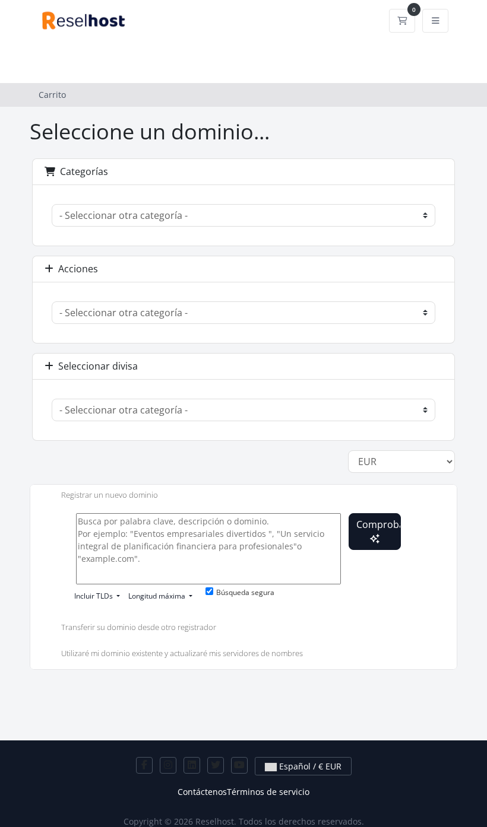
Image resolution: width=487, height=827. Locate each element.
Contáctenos (202, 791)
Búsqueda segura (245, 592)
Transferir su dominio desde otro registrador (138, 627)
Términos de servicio (268, 791)
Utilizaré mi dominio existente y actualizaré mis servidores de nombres (182, 653)
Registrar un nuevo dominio (109, 494)
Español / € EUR (309, 766)
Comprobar (378, 524)
